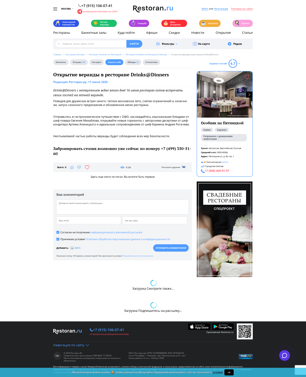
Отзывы (79, 62)
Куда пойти (126, 32)
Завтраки (209, 23)
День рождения (172, 23)
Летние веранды (101, 23)
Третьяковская (213, 162)
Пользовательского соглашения (137, 255)
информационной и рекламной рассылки (116, 232)
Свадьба (139, 23)
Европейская (226, 148)
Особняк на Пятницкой (222, 122)
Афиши (151, 32)
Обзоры (133, 62)
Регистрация (221, 8)
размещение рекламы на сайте (100, 11)
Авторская (214, 148)
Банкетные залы (93, 32)
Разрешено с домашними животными (218, 137)
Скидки (174, 32)
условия (218, 372)
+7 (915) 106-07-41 (108, 330)
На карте (204, 44)
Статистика (151, 62)
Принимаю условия (115, 239)
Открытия (223, 32)
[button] (249, 95)
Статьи (247, 32)
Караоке (221, 129)
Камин (207, 129)
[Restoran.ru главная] (153, 9)
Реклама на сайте (242, 9)
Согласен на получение (101, 232)
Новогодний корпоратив (65, 23)
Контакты (61, 62)
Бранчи (241, 23)
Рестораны (61, 32)
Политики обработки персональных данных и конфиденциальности (127, 239)
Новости (197, 32)
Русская (237, 148)
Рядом (237, 44)
